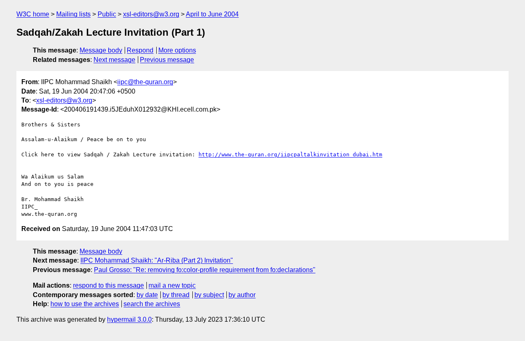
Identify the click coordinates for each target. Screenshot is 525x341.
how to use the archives (84, 303)
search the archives (151, 303)
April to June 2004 (212, 14)
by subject (209, 294)
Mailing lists (73, 14)
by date (147, 294)
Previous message (167, 59)
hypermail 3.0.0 (129, 319)
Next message (114, 59)
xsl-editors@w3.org (151, 14)
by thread (175, 294)
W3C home (32, 14)
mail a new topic (172, 285)
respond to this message (108, 285)
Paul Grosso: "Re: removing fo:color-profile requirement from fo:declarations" (204, 269)
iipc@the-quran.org (145, 81)
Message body (101, 50)
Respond (140, 50)
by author (242, 294)
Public (107, 14)
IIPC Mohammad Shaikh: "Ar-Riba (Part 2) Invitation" (156, 260)
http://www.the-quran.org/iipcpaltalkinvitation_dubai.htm (290, 154)
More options (177, 50)
